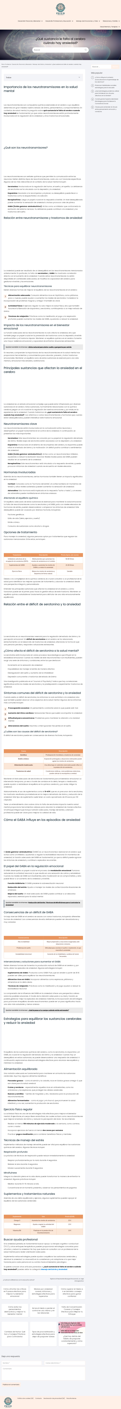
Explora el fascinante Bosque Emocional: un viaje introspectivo (67, 1280)
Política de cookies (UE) (25, 1398)
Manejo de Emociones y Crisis (87, 21)
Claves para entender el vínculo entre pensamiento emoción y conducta (106, 109)
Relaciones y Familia (110, 21)
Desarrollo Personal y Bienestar (29, 21)
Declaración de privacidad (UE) (54, 1398)
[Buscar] (85, 49)
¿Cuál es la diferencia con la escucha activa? (19, 1280)
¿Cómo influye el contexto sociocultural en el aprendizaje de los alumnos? (107, 79)
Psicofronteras (71, 1398)
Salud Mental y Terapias (109, 27)
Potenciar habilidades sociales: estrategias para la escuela (106, 86)
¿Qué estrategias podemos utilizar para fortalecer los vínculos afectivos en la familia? (107, 93)
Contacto (38, 1398)
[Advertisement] (43, 98)
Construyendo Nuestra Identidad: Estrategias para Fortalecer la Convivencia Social (106, 101)
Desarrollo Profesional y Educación (58, 21)
